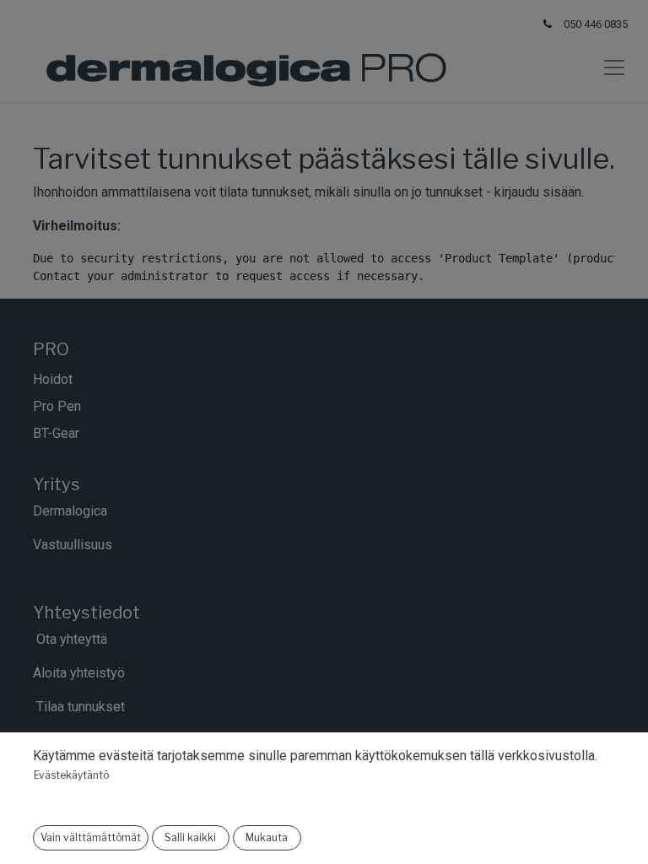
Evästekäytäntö (71, 775)
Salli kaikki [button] (190, 837)
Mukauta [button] (267, 837)
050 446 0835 (596, 24)
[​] (81, 433)
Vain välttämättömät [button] (90, 837)
